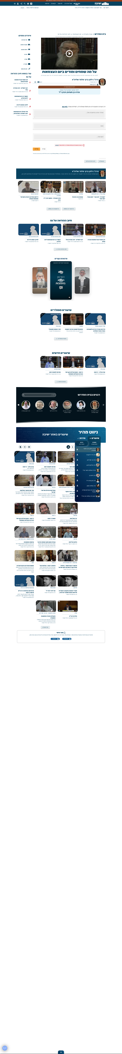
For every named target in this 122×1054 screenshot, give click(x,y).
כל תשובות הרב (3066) (53, 209)
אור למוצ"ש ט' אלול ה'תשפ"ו (93, 8)
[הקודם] (30, 280)
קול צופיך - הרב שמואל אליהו (70, 563)
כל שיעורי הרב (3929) (69, 209)
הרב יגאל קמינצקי (24, 107)
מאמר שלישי (52, 539)
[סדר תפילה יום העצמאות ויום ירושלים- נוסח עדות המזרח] (21, 114)
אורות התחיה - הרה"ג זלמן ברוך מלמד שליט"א (68, 488)
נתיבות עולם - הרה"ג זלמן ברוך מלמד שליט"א (52, 194)
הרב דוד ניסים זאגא (23, 91)
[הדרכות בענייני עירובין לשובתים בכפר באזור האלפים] (95, 324)
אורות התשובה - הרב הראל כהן (26, 539)
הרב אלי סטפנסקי (73, 618)
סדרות (81, 438)
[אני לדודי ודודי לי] (46, 585)
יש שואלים (101, 161)
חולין (76, 613)
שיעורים (94, 438)
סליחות (75, 515)
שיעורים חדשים (61, 353)
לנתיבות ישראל (34, 194)
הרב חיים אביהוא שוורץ (50, 547)
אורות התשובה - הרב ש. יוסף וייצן (47, 613)
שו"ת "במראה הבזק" (100, 326)
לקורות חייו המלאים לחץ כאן (30, 174)
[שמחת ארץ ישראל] (73, 191)
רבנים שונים (25, 115)
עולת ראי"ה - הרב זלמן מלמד (98, 194)
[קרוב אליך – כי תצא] (95, 366)
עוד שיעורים (45, 627)
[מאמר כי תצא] (46, 513)
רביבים (53, 487)
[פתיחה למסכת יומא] (51, 366)
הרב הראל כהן (30, 547)
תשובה (81, 326)
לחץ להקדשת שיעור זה (69, 87)
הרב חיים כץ (74, 471)
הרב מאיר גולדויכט (24, 83)
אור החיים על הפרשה (72, 464)
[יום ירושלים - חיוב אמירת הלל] (21, 91)
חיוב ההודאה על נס (90, 161)
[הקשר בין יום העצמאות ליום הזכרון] (21, 99)
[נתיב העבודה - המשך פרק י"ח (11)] (51, 193)
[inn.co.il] (31, 4)
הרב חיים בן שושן (73, 523)
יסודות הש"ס (57, 369)
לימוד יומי (106, 8)
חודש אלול (52, 588)
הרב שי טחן (74, 594)
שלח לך (81, 194)
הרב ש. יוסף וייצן (51, 623)
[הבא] (92, 280)
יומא (33, 563)
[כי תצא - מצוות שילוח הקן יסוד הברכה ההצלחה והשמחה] (73, 367)
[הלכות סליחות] (68, 536)
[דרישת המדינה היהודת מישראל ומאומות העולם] (28, 192)
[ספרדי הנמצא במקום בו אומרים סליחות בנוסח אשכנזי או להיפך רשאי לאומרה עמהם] (68, 586)
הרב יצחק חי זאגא (51, 570)
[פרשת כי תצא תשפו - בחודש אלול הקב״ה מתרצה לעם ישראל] (68, 561)
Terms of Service (64, 153)
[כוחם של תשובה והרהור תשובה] (73, 324)
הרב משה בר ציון (73, 544)
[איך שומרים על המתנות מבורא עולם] (21, 82)
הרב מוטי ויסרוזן (24, 100)
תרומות (47, 4)
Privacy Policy (56, 153)
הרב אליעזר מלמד (51, 497)
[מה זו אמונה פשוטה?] (51, 323)
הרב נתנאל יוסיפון (51, 520)
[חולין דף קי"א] (68, 611)
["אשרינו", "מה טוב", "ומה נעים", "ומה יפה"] (95, 192)
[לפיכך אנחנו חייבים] (28, 234)
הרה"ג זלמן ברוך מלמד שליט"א (76, 331)
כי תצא (81, 369)
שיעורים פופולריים (61, 310)
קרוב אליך (58, 326)
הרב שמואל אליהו (73, 569)
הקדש (22, 8)
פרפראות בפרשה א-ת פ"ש (27, 588)
